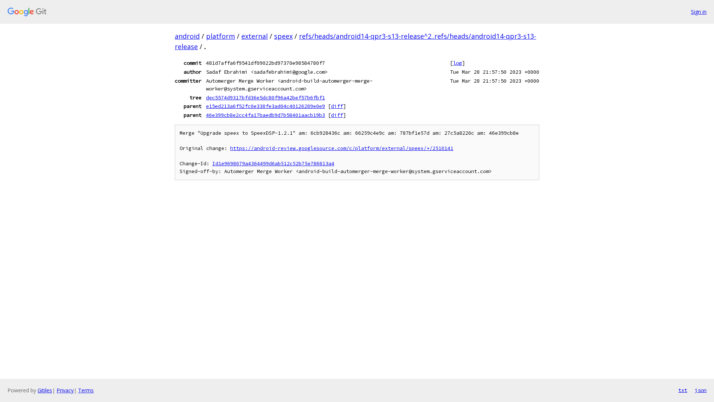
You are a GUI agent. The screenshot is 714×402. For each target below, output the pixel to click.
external (254, 36)
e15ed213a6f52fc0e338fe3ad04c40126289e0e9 (265, 106)
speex (283, 36)
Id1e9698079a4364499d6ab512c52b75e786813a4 (273, 163)
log (457, 63)
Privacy (65, 390)
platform (220, 36)
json (701, 390)
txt (682, 390)
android (187, 36)
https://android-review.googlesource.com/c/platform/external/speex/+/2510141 (341, 148)
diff (337, 106)
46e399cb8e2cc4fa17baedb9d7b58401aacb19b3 (265, 115)
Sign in (699, 11)
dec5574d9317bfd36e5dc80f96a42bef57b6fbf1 (265, 97)
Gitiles (45, 390)
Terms (86, 390)
